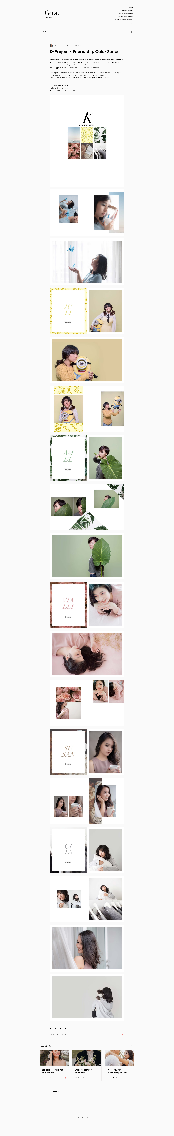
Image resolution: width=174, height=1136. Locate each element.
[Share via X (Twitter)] (56, 1028)
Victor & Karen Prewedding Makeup (117, 1071)
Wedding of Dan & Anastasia (83, 1071)
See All (132, 1046)
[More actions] (123, 46)
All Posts (43, 32)
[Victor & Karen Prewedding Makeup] (119, 1058)
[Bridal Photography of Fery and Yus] (54, 1058)
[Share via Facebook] (51, 1028)
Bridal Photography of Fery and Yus (52, 1071)
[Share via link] (65, 1028)
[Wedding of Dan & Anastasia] (87, 1058)
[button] (131, 7)
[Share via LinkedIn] (61, 1028)
